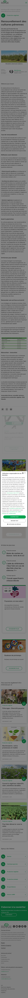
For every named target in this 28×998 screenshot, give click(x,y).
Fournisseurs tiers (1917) (13, 493)
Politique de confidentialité (9, 513)
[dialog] (14, 499)
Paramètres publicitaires (15, 508)
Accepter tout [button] (14, 517)
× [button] (24, 473)
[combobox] (23, 473)
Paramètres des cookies (15, 511)
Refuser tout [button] (14, 520)
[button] (14, 524)
